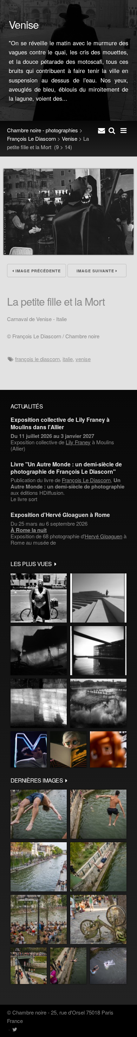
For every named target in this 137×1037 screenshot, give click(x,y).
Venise (69, 138)
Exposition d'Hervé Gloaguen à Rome (60, 515)
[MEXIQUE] (39, 598)
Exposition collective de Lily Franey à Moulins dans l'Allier (60, 423)
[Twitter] (14, 1029)
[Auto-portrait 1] (39, 703)
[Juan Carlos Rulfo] (108, 749)
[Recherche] (112, 130)
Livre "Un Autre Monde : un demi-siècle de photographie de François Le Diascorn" (66, 468)
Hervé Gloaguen (103, 536)
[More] (55, 563)
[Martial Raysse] (29, 749)
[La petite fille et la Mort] (68, 252)
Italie (68, 359)
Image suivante (96, 270)
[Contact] (101, 130)
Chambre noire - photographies (42, 130)
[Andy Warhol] (68, 749)
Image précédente (37, 270)
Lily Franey (78, 442)
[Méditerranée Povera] (98, 598)
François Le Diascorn (31, 138)
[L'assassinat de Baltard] (39, 650)
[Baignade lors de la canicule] (39, 814)
